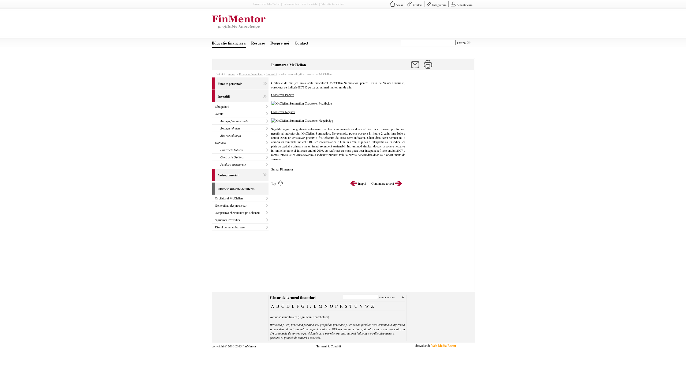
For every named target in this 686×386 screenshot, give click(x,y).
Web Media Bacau (443, 346)
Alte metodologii (230, 135)
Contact (417, 5)
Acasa (399, 5)
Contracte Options (232, 157)
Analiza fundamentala (234, 121)
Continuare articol (382, 183)
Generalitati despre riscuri (231, 205)
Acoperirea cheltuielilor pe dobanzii (237, 212)
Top (273, 183)
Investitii (271, 74)
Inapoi (362, 183)
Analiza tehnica (230, 128)
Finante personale (230, 83)
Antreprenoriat (228, 175)
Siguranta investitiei (227, 220)
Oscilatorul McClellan (229, 198)
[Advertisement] (376, 25)
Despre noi (279, 43)
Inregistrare (439, 5)
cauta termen (387, 297)
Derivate (220, 142)
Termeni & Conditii (328, 346)
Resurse (258, 43)
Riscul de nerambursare (230, 227)
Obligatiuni (222, 106)
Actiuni (219, 114)
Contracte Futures (231, 150)
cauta (461, 43)
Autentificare (464, 5)
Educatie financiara (229, 43)
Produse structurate (233, 164)
